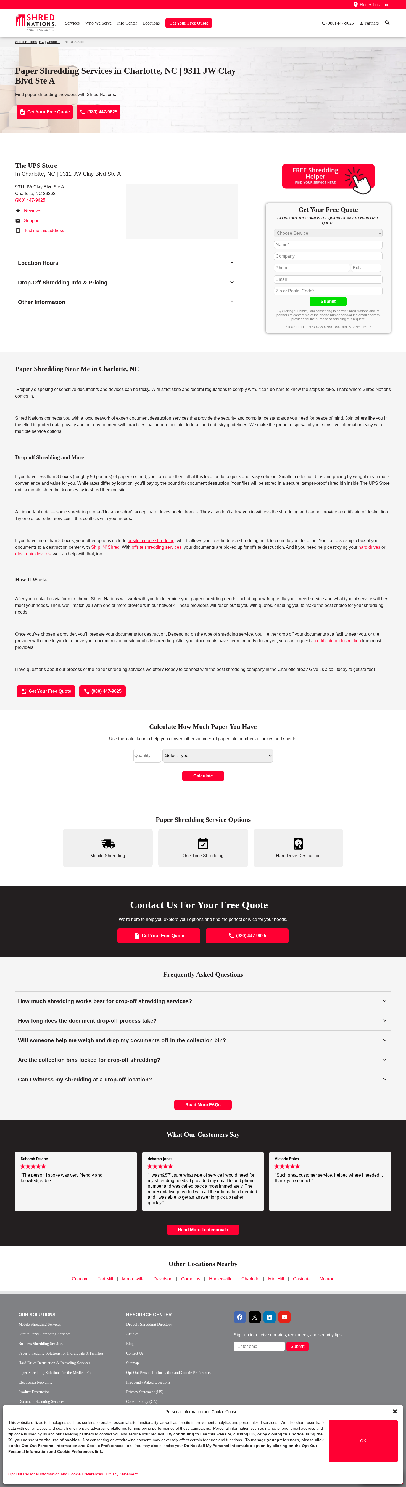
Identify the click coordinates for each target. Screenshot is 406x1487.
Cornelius (190, 1279)
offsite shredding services (156, 547)
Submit (328, 301)
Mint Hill (276, 1279)
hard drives (369, 547)
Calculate (203, 776)
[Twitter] (255, 1317)
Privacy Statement (122, 1474)
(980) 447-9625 (30, 200)
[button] (395, 1411)
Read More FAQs (203, 1104)
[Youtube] (284, 1317)
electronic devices (33, 553)
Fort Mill (105, 1279)
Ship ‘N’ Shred (105, 547)
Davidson (163, 1279)
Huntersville (221, 1279)
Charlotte (53, 42)
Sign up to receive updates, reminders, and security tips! (288, 1335)
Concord (80, 1279)
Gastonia (302, 1279)
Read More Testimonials (203, 1229)
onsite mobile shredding (151, 540)
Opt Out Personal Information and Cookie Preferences (55, 1474)
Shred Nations (26, 42)
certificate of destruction (338, 640)
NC (41, 42)
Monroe (327, 1279)
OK (363, 1441)
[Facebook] (240, 1317)
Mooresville (133, 1279)
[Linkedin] (269, 1317)
